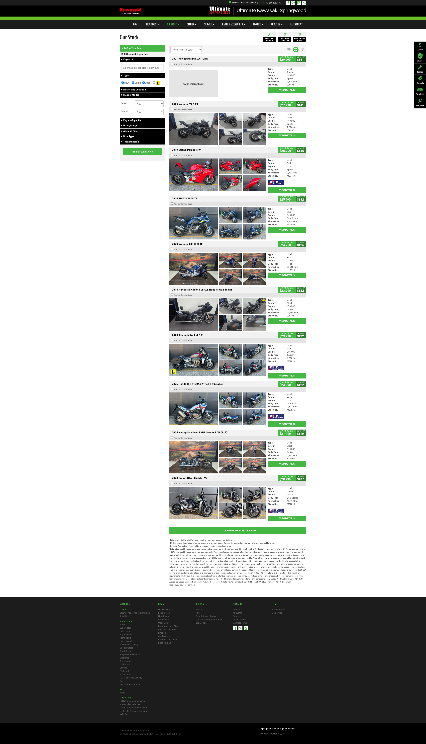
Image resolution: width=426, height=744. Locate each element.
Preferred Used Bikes (168, 626)
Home (136, 24)
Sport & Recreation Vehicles (133, 707)
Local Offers (164, 612)
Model (124, 111)
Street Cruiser (126, 647)
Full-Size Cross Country (131, 677)
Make (124, 103)
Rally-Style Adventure (130, 654)
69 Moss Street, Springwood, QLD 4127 (248, 2)
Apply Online (164, 636)
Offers (190, 24)
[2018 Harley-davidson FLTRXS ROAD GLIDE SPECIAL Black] (217, 314)
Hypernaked (126, 641)
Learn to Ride (239, 619)
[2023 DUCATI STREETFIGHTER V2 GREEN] (217, 503)
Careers (237, 616)
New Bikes (151, 24)
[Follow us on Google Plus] (294, 3)
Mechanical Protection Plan (209, 619)
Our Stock (172, 24)
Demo (137, 82)
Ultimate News (240, 622)
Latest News (296, 24)
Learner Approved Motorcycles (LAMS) (135, 614)
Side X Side (125, 697)
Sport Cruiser (126, 651)
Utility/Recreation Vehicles (132, 701)
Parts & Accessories (232, 24)
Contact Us (238, 609)
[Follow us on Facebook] (288, 3)
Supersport (125, 627)
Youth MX (124, 671)
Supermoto (125, 661)
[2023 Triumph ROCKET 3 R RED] (217, 360)
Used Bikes (164, 622)
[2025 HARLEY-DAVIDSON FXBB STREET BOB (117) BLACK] (217, 457)
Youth (122, 692)
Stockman (124, 657)
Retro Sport (125, 637)
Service (208, 24)
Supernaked (126, 634)
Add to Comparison (183, 64)
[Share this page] (303, 3)
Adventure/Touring (129, 644)
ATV (122, 689)
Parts (198, 612)
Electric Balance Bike (130, 684)
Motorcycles (126, 621)
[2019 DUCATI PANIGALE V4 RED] (217, 174)
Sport (122, 624)
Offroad (123, 667)
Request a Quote (166, 642)
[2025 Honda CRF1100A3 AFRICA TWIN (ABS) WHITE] (217, 408)
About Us (275, 24)
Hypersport (125, 631)
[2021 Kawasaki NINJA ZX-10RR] (217, 83)
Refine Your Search (132, 48)
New (126, 82)
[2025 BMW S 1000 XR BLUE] (217, 223)
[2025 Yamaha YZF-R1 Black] (217, 129)
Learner (123, 609)
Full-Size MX (126, 674)
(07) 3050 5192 (275, 2)
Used (147, 82)
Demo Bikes (164, 619)
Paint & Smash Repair (206, 616)
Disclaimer (277, 612)
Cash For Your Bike (167, 629)
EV (121, 681)
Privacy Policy (278, 609)
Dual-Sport (125, 664)
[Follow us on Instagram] (299, 3)
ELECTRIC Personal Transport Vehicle (134, 713)
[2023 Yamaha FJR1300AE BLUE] (217, 269)
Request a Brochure (168, 639)
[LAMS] (158, 82)
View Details (287, 89)
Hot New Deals (165, 609)
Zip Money (201, 622)
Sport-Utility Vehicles (130, 704)
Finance (257, 24)
